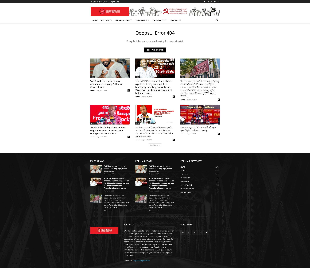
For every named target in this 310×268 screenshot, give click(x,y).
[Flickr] (194, 232)
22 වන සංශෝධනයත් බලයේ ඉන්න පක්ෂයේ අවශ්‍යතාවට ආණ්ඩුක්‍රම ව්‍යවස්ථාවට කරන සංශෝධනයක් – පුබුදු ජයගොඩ (154, 132)
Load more (154, 145)
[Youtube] (218, 1)
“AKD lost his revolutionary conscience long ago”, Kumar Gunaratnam (106, 84)
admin (92, 90)
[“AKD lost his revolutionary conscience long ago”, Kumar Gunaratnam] (110, 68)
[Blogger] (182, 232)
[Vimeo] (214, 1)
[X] (211, 1)
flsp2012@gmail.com (141, 260)
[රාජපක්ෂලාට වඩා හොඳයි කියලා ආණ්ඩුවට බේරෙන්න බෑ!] (200, 115)
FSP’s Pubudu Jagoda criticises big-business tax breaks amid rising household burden (108, 130)
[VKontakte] (206, 232)
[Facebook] (204, 1)
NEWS (92, 77)
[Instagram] (208, 1)
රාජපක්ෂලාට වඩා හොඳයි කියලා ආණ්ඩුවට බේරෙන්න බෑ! (198, 129)
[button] (217, 20)
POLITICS (94, 123)
